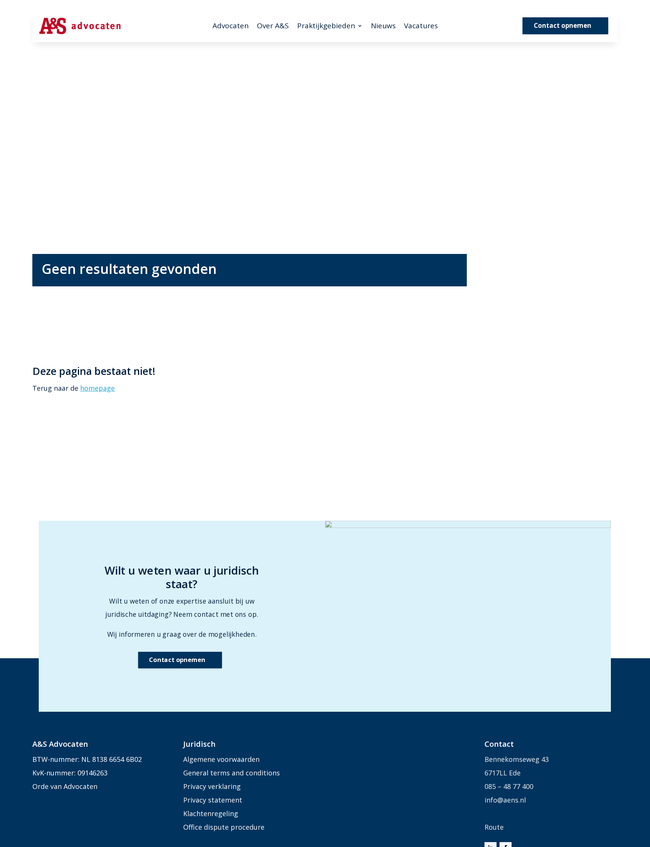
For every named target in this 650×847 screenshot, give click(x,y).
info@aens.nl (505, 799)
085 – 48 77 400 (508, 786)
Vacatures (421, 27)
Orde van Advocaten (64, 786)
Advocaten (231, 27)
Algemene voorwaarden (221, 759)
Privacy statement (212, 799)
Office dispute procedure (223, 827)
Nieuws (383, 27)
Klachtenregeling (210, 813)
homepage (97, 388)
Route (494, 827)
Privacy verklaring (212, 786)
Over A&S (273, 27)
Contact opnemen (562, 25)
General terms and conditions (231, 772)
